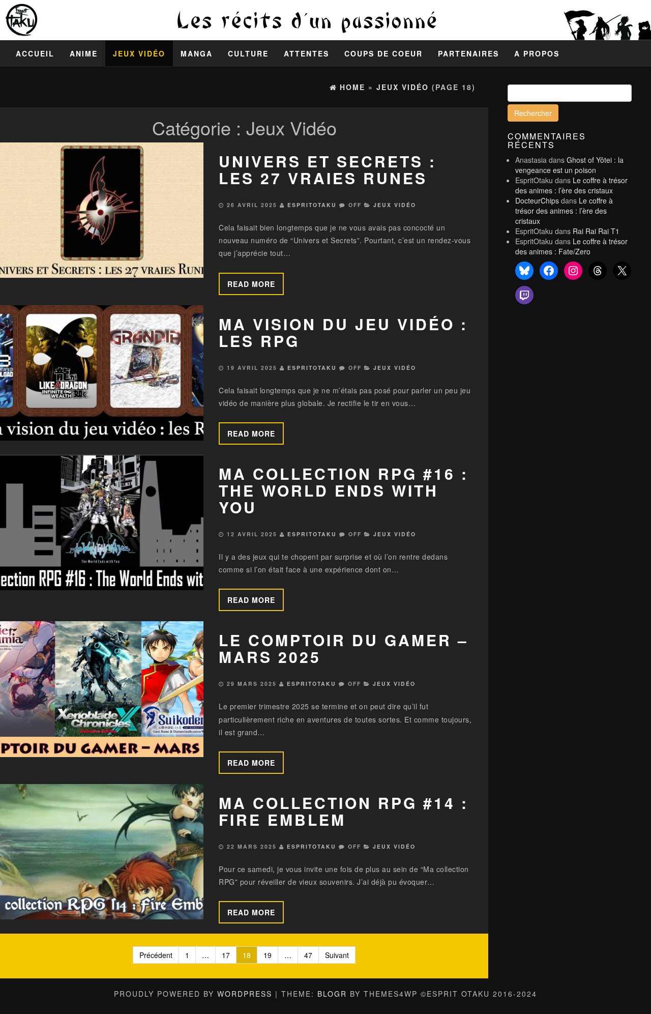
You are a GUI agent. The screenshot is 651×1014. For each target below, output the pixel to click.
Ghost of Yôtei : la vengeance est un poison (569, 165)
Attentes (306, 53)
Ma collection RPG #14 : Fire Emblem (343, 811)
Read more (251, 284)
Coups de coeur (383, 53)
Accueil (35, 53)
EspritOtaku (312, 205)
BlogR (332, 994)
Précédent (155, 955)
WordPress (244, 994)
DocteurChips (537, 200)
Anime (84, 53)
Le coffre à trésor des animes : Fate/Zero (571, 246)
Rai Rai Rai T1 (596, 231)
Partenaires (468, 53)
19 (267, 955)
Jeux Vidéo (139, 53)
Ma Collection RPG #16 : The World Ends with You (343, 490)
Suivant (337, 955)
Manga (197, 53)
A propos (536, 53)
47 (308, 955)
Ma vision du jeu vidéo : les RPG (343, 332)
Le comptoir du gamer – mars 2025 (343, 648)
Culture (248, 53)
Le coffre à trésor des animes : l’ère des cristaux (571, 185)
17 (226, 955)
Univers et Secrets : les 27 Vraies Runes (327, 169)
